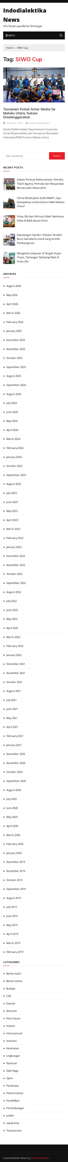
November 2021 (15, 673)
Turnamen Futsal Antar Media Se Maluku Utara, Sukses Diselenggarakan (29, 113)
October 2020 (14, 772)
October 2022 (14, 574)
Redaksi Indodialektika (39, 122)
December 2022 (15, 556)
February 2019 (14, 952)
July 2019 (11, 907)
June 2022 (12, 610)
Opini (9, 1078)
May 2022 (12, 619)
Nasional (11, 1063)
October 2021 (14, 682)
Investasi (11, 1041)
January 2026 (14, 331)
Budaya (10, 988)
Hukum (10, 1026)
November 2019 (15, 871)
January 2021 (14, 745)
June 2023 (12, 502)
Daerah (10, 1003)
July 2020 (11, 799)
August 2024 (13, 394)
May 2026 (12, 295)
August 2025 (13, 376)
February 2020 (14, 844)
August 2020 (13, 790)
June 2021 (12, 709)
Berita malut (13, 973)
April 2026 (12, 304)
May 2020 (12, 817)
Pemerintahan (14, 1093)
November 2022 (15, 565)
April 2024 (12, 430)
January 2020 (14, 853)
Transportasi (14, 1130)
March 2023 (13, 529)
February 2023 (14, 538)
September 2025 (16, 367)
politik (10, 1115)
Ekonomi (11, 1011)
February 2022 (14, 646)
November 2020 (15, 763)
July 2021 (11, 700)
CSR (8, 996)
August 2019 (13, 898)
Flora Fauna (13, 1018)
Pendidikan (13, 1100)
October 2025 (14, 358)
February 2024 (14, 448)
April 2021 (12, 727)
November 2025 (15, 349)
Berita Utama (14, 981)
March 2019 (13, 943)
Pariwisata (12, 1085)
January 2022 (14, 655)
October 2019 (14, 880)
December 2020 (15, 754)
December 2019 (15, 862)
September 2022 (16, 583)
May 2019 (12, 925)
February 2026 (14, 322)
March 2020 (13, 835)
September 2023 (16, 475)
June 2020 (12, 808)
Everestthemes (40, 1158)
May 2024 (12, 421)
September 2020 (16, 781)
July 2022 (11, 601)
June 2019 (12, 916)
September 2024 (16, 385)
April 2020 (12, 826)
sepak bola (12, 1123)
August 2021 (13, 691)
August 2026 (13, 286)
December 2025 (15, 340)
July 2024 (11, 403)
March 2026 (13, 313)
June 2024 (12, 412)
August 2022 (13, 592)
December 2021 (15, 664)
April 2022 (12, 628)
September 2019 (16, 889)
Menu (11, 35)
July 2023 (11, 493)
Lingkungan (13, 1055)
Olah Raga (12, 1070)
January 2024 (14, 457)
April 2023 (12, 520)
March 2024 (13, 439)
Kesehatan (12, 1048)
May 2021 (12, 718)
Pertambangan (15, 1108)
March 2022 (13, 637)
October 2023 (14, 466)
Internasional (14, 1033)
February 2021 (14, 736)
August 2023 (13, 484)
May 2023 (12, 511)
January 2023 (14, 547)
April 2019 (12, 934)
